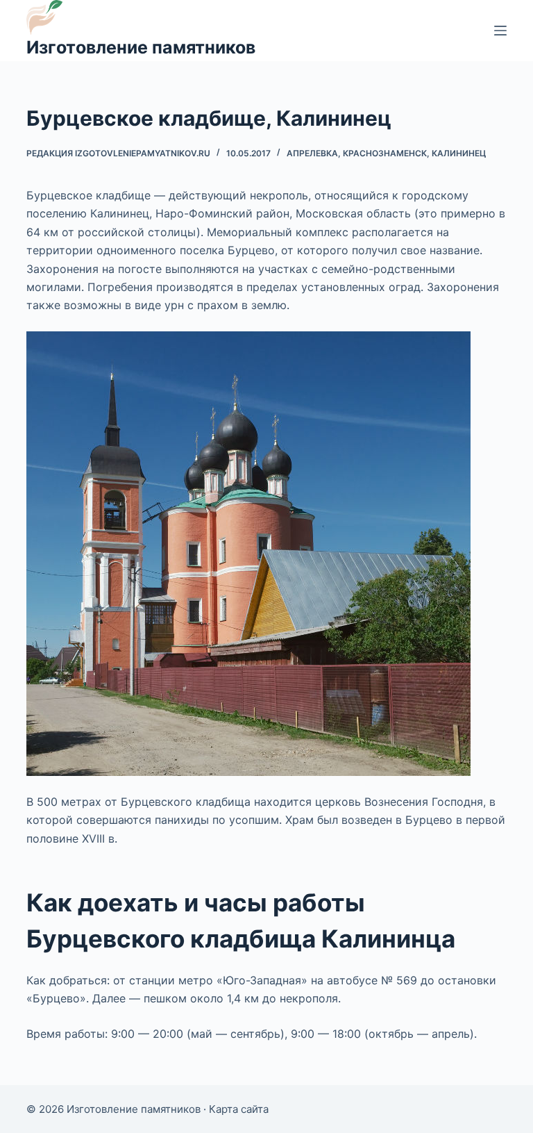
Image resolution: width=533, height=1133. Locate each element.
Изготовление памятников (140, 47)
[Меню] (500, 30)
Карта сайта (239, 1109)
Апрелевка (312, 153)
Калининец (459, 153)
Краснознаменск (385, 153)
